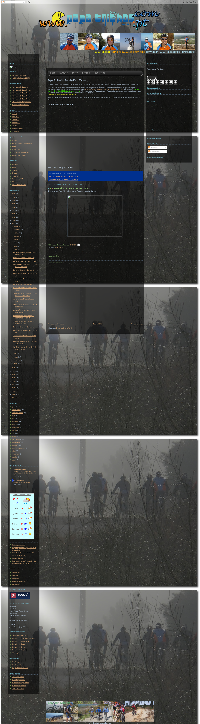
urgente (14, 457)
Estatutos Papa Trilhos (19, 635)
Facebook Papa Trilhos (19, 75)
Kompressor (16, 572)
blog (13, 418)
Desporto (15, 176)
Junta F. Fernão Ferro (19, 185)
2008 (14, 394)
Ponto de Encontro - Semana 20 (23, 284)
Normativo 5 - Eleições (19, 650)
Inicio (52, 73)
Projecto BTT (16, 122)
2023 (14, 204)
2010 (14, 388)
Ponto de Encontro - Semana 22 (23, 258)
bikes (13, 415)
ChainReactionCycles (19, 581)
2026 (14, 194)
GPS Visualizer (16, 149)
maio (15, 249)
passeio (14, 445)
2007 (14, 398)
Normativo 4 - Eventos (19, 647)
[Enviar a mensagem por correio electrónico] (78, 245)
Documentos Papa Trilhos (20, 682)
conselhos (15, 421)
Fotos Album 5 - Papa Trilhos (21, 90)
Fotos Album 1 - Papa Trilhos (21, 102)
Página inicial (97, 324)
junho (16, 246)
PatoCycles (15, 575)
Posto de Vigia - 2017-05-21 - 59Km (25, 261)
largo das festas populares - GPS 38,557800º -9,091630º (104, 89)
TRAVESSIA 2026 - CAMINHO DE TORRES (63, 180)
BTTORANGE (19, 480)
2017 (14, 223)
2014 (14, 374)
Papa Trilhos (16, 439)
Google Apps (16, 662)
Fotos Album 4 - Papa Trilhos (21, 93)
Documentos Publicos (19, 685)
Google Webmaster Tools (20, 668)
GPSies (14, 146)
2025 (14, 197)
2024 (14, 200)
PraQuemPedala (20, 469)
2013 (14, 378)
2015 (14, 371)
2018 (14, 220)
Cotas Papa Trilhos (18, 688)
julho (15, 243)
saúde (14, 451)
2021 (14, 210)
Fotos (75, 73)
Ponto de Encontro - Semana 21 (23, 270)
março (16, 357)
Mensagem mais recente (56, 324)
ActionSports (16, 584)
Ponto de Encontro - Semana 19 (23, 327)
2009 (14, 391)
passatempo (16, 442)
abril (15, 353)
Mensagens (154, 147)
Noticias (14, 173)
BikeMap (14, 140)
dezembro (17, 226)
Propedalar (15, 131)
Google (14, 167)
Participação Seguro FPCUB (21, 78)
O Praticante (16, 182)
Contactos (100, 73)
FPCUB (14, 125)
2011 (14, 384)
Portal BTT (15, 116)
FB (12, 433)
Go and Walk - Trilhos (19, 155)
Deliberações (16, 653)
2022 (14, 207)
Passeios (63, 73)
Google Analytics (17, 665)
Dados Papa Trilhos (18, 680)
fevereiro (17, 360)
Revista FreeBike (17, 128)
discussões (15, 427)
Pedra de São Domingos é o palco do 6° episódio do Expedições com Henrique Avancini (25, 473)
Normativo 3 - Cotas (18, 644)
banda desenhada (17, 413)
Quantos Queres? (18, 558)
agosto (16, 239)
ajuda (13, 407)
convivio (14, 424)
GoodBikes (15, 578)
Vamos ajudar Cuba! (18, 545)
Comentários (154, 151)
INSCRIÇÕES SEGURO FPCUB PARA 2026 (63, 176)
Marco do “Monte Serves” (22, 482)
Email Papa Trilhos (18, 677)
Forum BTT (15, 119)
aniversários (16, 410)
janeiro (16, 363)
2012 (14, 381)
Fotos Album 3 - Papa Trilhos (21, 96)
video (13, 460)
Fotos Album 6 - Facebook (20, 87)
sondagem (15, 454)
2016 (14, 368)
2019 (14, 217)
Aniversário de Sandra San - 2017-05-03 (72, 188)
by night (86, 73)
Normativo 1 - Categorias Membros (23, 638)
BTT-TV (14, 114)
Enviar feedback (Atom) (64, 328)
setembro (17, 236)
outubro (16, 233)
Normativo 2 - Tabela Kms (20, 641)
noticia (14, 436)
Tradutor (14, 170)
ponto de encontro (18, 448)
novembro (17, 229)
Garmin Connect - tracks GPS (22, 143)
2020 (14, 214)
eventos (14, 430)
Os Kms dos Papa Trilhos (20, 105)
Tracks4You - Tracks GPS (20, 152)
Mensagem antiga (137, 324)
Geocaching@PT (17, 179)
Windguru (15, 164)
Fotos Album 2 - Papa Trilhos (21, 99)
